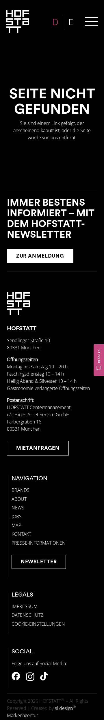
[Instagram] (30, 676)
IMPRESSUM (25, 606)
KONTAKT (21, 534)
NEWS (18, 508)
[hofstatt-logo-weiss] (17, 21)
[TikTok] (44, 676)
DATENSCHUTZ (27, 615)
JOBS (17, 516)
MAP (16, 525)
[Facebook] (16, 676)
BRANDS (20, 490)
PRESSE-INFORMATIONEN (39, 543)
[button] (91, 21)
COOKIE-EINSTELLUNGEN (38, 624)
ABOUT (19, 499)
